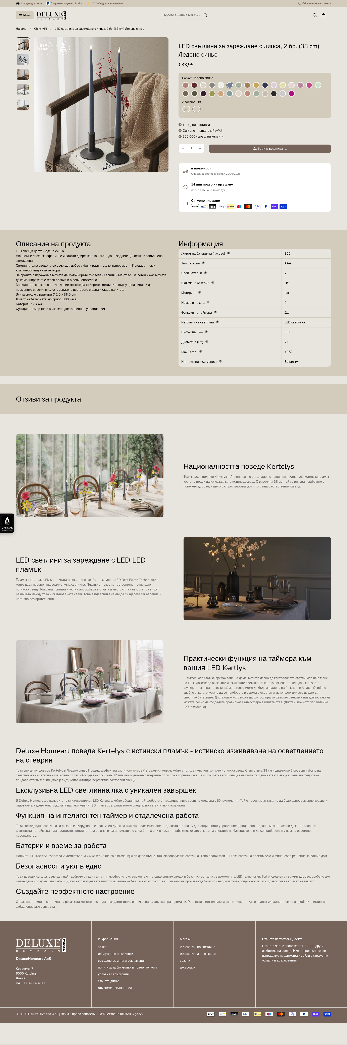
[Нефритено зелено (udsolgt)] (239, 85)
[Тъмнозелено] (194, 94)
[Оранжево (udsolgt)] (221, 94)
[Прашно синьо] (283, 94)
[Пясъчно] (265, 94)
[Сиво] (212, 85)
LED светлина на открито (198, 954)
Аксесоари (187, 967)
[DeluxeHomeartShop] (51, 15)
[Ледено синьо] (230, 85)
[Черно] (274, 94)
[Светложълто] (283, 85)
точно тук (219, 190)
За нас (102, 947)
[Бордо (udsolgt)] (186, 85)
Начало (21, 29)
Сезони (185, 960)
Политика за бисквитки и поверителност (127, 967)
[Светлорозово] (292, 85)
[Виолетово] (292, 94)
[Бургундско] (194, 85)
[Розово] (239, 94)
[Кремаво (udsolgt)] (203, 85)
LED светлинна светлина (197, 947)
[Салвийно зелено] (256, 94)
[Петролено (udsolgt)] (230, 94)
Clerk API (40, 29)
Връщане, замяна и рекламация (122, 960)
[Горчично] (256, 85)
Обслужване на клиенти (115, 954)
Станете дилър (108, 981)
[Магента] (309, 85)
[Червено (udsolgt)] (247, 94)
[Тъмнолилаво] (203, 94)
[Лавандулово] (274, 85)
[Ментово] (318, 85)
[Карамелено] (247, 85)
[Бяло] (221, 85)
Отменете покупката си (115, 988)
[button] (323, 15)
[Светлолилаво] (300, 85)
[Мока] (186, 94)
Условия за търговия (113, 974)
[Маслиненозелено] (212, 94)
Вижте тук (292, 362)
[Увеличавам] (159, 45)
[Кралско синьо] (265, 85)
